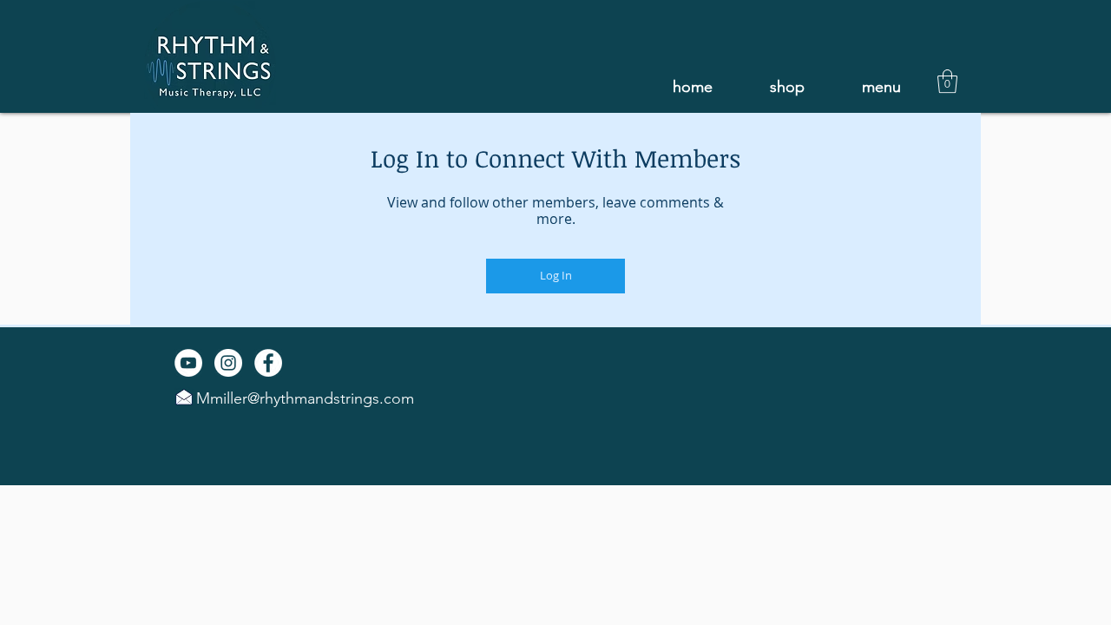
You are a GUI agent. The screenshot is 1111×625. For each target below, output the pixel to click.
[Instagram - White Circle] (228, 363)
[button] (881, 87)
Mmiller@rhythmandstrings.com (305, 398)
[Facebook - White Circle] (268, 363)
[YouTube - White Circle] (188, 363)
